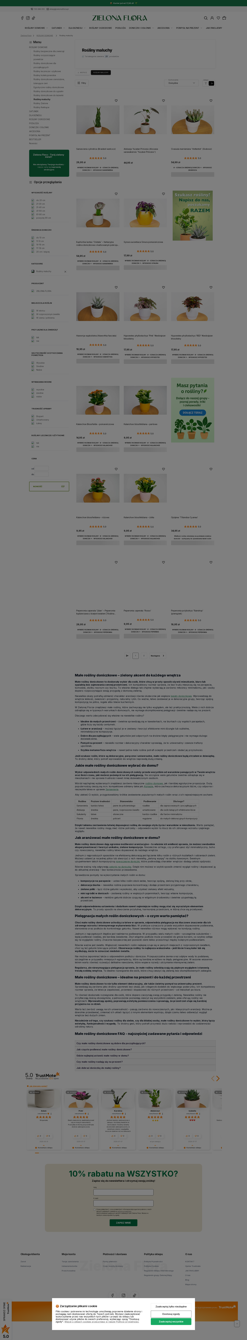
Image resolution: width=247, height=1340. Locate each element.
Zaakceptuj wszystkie (171, 1321)
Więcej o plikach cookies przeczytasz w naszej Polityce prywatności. (101, 1321)
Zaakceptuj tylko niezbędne (171, 1306)
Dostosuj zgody (171, 1314)
